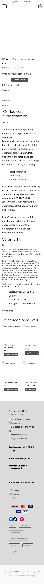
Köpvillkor (14, 545)
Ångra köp (14, 552)
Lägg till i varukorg (19, 79)
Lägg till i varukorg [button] (11, 354)
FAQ (12, 525)
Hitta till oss (25, 525)
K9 (3, 85)
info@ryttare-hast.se (19, 439)
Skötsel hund (12, 85)
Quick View (11, 341)
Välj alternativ (30, 389)
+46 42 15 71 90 (17, 299)
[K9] (5, 91)
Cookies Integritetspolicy (19, 538)
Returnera (28, 545)
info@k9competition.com (22, 303)
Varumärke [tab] (5, 105)
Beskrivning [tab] (6, 100)
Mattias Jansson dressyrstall (18, 467)
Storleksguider (15, 532)
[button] (22, 6)
